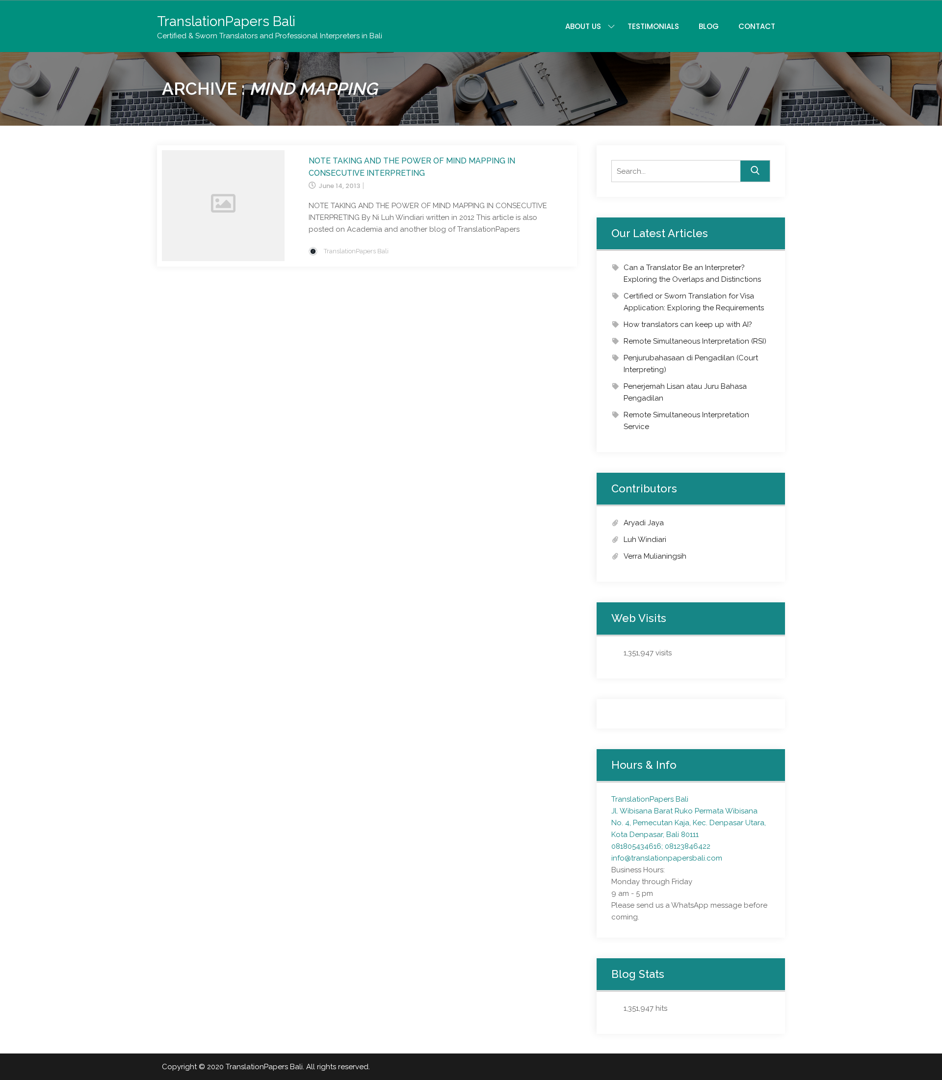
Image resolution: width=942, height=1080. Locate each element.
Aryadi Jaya (644, 522)
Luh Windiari (645, 539)
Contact (756, 26)
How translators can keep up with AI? (688, 324)
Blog (709, 26)
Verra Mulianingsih (655, 556)
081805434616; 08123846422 (660, 846)
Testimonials (653, 26)
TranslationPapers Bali (226, 21)
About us (583, 26)
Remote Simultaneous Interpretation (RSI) (695, 341)
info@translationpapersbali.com (666, 858)
